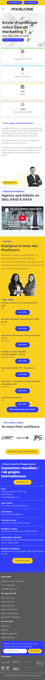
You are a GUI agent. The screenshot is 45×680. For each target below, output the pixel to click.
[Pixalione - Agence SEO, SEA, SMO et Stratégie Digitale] (22, 9)
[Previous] (2, 439)
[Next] (43, 439)
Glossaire (4, 630)
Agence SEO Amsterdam (10, 617)
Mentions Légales (35, 675)
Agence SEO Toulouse (9, 609)
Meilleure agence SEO (9, 634)
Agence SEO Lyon (7, 602)
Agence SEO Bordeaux (9, 613)
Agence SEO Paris (8, 598)
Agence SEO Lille (7, 606)
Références (5, 626)
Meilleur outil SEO (7, 638)
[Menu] (3, 9)
